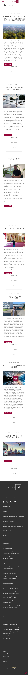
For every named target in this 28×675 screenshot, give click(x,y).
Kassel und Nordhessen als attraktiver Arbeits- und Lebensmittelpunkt (14, 18)
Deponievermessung (8, 583)
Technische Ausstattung (8, 521)
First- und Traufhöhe (7, 571)
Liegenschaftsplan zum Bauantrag (11, 566)
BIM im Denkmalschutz (14, 229)
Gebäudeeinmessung (8, 600)
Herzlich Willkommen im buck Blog (14, 366)
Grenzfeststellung (7, 602)
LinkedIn (15, 501)
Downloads (5, 661)
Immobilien (10, 13)
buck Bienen (6, 533)
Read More (8, 64)
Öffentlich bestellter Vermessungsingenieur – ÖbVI (13, 527)
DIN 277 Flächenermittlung (9, 591)
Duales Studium (6, 636)
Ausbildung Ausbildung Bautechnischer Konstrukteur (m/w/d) (13, 632)
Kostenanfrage (6, 654)
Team (4, 514)
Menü (5, 1)
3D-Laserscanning (7, 548)
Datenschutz (6, 656)
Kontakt (4, 651)
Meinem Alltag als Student (14, 159)
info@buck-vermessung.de (10, 497)
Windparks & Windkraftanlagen (10, 576)
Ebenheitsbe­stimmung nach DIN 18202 (12, 586)
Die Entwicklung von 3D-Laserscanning (14, 88)
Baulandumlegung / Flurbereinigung (11, 605)
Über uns (5, 511)
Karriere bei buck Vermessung (10, 624)
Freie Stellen (6, 622)
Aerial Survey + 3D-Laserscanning (14, 437)
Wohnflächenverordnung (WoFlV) (11, 593)
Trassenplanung (6, 581)
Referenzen (10, 432)
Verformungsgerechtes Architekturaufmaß (13, 556)
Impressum (5, 659)
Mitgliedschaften (7, 530)
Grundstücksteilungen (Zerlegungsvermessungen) (9, 596)
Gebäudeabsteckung (8, 568)
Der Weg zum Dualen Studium (14, 297)
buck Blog (5, 535)
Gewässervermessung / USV (9, 573)
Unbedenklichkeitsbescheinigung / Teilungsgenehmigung (11, 608)
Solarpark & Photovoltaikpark (9, 578)
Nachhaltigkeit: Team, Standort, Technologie (13, 516)
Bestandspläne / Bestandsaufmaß (11, 553)
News (10, 155)
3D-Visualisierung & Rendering (10, 561)
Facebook (4, 501)
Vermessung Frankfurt (8, 519)
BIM (4, 563)
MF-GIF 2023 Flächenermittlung (10, 588)
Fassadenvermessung (8, 558)
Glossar (4, 524)
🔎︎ (24, 1)
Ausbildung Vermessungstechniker (11, 629)
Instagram (7, 501)
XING (11, 501)
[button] (25, 672)
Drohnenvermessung (8, 551)
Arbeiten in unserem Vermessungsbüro (12, 627)
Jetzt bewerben (6, 638)
